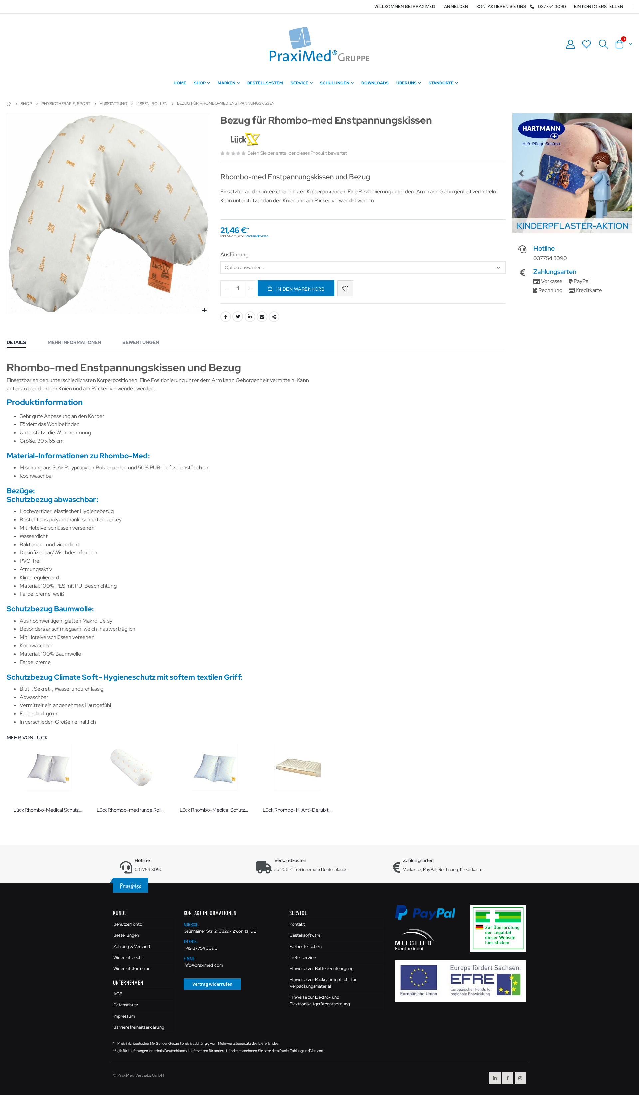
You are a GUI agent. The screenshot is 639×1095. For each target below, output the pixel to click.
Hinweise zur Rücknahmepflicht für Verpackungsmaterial (323, 983)
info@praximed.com (203, 965)
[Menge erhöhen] (250, 288)
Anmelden (456, 6)
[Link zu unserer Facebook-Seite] (507, 1078)
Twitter (237, 316)
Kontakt (297, 924)
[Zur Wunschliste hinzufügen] (345, 288)
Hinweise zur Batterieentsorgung (322, 968)
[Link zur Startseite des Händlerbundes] (415, 939)
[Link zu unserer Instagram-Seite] (520, 1078)
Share (274, 316)
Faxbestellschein (306, 946)
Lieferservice (303, 957)
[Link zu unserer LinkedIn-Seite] (495, 1078)
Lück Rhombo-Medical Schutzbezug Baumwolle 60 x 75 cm (48, 810)
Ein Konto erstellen (598, 6)
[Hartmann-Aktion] (572, 173)
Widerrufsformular (131, 968)
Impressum (124, 1016)
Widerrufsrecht (128, 957)
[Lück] (246, 139)
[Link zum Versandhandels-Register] (500, 928)
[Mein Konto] (570, 44)
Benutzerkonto (127, 924)
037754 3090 (552, 6)
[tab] (21, 343)
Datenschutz (125, 1005)
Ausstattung (113, 103)
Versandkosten (256, 236)
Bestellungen (126, 935)
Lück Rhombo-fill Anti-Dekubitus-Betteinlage (297, 810)
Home (9, 103)
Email (262, 316)
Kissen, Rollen (152, 103)
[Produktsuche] (603, 44)
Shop (26, 103)
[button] (204, 310)
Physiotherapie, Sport (65, 103)
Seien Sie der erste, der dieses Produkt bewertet (297, 153)
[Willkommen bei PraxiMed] (319, 44)
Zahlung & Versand (131, 946)
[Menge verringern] (225, 288)
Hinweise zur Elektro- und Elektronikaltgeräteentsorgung (320, 1000)
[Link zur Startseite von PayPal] (429, 916)
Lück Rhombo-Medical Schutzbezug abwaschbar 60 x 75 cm (215, 810)
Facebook (225, 316)
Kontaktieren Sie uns (501, 6)
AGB (118, 994)
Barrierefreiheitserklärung (138, 1027)
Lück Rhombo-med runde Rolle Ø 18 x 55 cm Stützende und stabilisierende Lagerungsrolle (131, 810)
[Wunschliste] (586, 44)
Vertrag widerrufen (212, 984)
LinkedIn (250, 316)
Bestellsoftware (305, 935)
